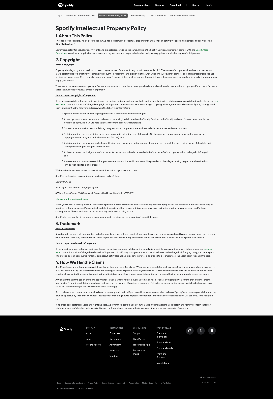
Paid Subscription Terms (182, 15)
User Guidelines (158, 15)
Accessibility (134, 383)
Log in (209, 5)
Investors (114, 350)
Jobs (88, 339)
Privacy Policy (138, 15)
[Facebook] (212, 331)
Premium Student (161, 355)
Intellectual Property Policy (113, 15)
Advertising (115, 344)
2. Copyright (67, 60)
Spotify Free (163, 362)
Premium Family (165, 348)
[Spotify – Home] (66, 5)
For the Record (93, 344)
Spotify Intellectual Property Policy (100, 28)
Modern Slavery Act (149, 383)
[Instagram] (190, 331)
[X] (201, 331)
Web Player (139, 339)
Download (175, 5)
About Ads (121, 383)
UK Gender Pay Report (66, 388)
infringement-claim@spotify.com (72, 198)
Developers (115, 339)
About (89, 333)
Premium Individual (162, 335)
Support (159, 5)
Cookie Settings (108, 383)
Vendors (113, 356)
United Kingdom (209, 377)
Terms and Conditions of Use (80, 15)
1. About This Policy (73, 36)
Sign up (196, 5)
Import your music (139, 352)
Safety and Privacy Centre (75, 383)
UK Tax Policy (166, 383)
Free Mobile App (141, 344)
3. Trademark (67, 223)
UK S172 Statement (85, 388)
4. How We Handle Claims (80, 262)
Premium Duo (163, 342)
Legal (59, 383)
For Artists (114, 333)
